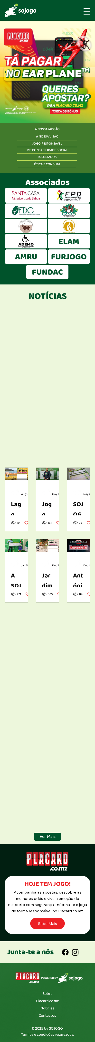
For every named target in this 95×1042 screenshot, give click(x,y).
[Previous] (7, 72)
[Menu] (87, 11)
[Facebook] (65, 952)
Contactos (47, 1016)
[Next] (88, 72)
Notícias (47, 1008)
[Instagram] (75, 952)
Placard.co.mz (47, 1001)
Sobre (47, 994)
